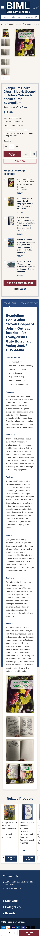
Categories (13, 907)
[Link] (18, 7)
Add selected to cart (20, 283)
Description (10, 303)
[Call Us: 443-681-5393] (34, 7)
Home (3, 25)
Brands (10, 913)
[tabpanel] (9, 833)
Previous (3, 78)
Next (8, 78)
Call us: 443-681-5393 (13, 888)
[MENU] (2, 7)
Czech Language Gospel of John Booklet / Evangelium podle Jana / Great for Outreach (26, 266)
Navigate (11, 900)
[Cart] (38, 7)
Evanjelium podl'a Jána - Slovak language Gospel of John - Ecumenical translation (25, 204)
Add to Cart (12, 154)
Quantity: (7, 141)
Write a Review (22, 107)
